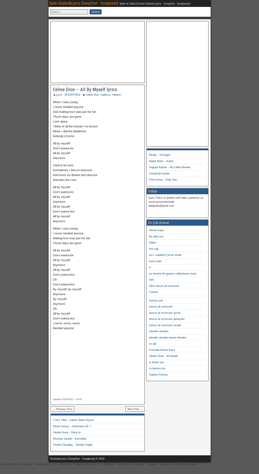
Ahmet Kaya (156, 230)
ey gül (152, 343)
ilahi (151, 279)
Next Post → (135, 409)
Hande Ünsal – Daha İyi (67, 432)
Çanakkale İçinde (159, 173)
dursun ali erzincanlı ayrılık (165, 312)
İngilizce (105, 94)
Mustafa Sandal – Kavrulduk (69, 438)
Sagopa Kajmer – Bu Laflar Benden (169, 167)
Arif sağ (153, 248)
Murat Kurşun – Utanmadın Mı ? (72, 426)
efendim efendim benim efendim (168, 337)
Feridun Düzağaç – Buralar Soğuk (73, 444)
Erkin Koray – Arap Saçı (163, 179)
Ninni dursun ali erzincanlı (164, 285)
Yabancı (116, 94)
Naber (152, 242)
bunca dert (155, 261)
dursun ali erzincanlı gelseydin (167, 318)
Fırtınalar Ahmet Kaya (162, 349)
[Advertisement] (97, 51)
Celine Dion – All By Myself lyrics (85, 89)
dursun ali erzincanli (160, 306)
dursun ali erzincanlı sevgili (165, 325)
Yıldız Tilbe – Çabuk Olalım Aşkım (73, 420)
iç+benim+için (157, 368)
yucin (59, 94)
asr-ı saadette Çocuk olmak (165, 254)
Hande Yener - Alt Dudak (163, 356)
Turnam (153, 292)
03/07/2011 (74, 94)
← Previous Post (62, 409)
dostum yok (156, 300)
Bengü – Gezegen (159, 154)
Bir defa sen (156, 236)
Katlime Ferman (158, 374)
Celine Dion (92, 94)
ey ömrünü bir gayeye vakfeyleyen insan (172, 273)
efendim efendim (159, 331)
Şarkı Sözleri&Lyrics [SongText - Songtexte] (83, 3)
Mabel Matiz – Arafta (161, 161)
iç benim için (156, 362)
